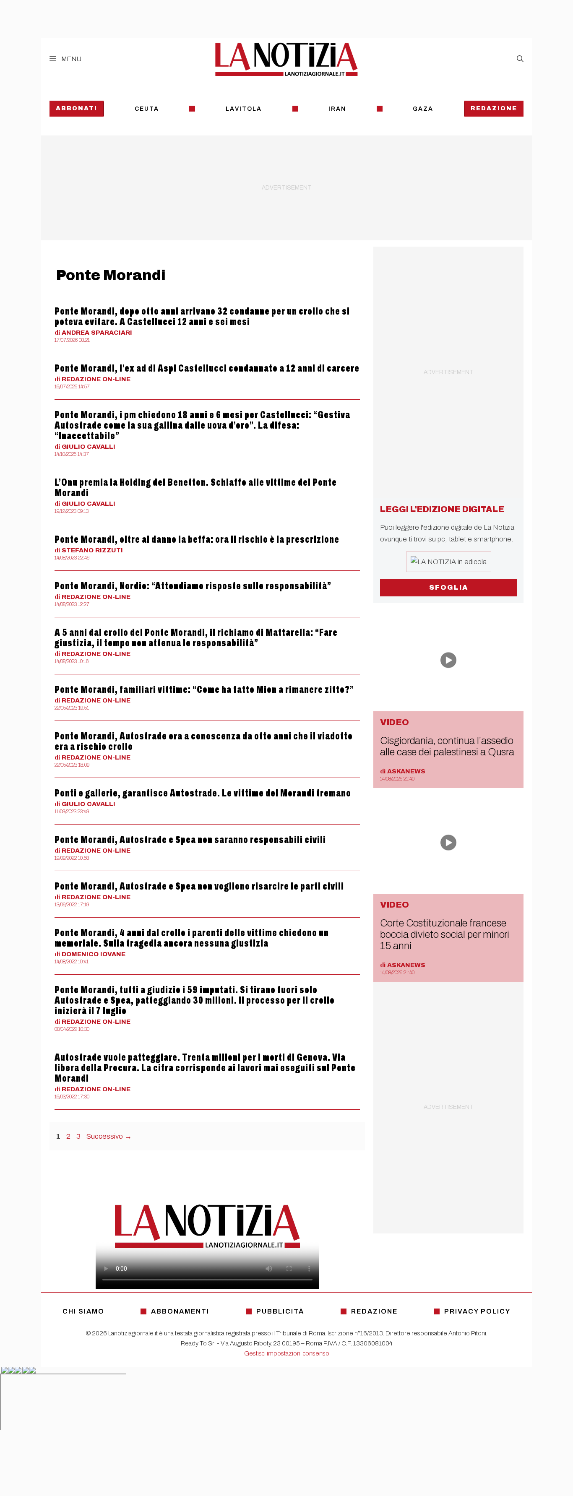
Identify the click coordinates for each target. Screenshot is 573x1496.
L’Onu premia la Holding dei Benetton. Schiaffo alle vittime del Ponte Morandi (196, 487)
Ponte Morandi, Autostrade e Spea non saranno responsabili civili (190, 839)
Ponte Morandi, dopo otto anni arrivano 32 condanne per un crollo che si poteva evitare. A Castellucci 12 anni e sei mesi (202, 316)
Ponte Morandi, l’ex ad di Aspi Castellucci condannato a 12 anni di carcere (207, 368)
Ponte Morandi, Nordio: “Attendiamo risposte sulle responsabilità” (193, 585)
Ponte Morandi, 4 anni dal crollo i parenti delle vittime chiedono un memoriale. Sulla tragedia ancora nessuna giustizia (192, 938)
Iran (337, 109)
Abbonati (76, 108)
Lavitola (244, 109)
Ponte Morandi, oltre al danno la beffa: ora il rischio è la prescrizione (197, 539)
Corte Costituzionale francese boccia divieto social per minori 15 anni (444, 934)
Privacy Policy (477, 1311)
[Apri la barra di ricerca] (520, 59)
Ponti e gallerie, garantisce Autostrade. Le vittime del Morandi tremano (203, 793)
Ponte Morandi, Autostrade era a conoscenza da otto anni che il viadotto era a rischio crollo (204, 741)
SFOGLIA (448, 587)
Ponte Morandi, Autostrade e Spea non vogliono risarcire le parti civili (199, 886)
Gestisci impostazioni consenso (286, 1353)
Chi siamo (83, 1311)
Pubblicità (280, 1311)
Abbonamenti (180, 1311)
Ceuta (147, 109)
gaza (423, 109)
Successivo (109, 1136)
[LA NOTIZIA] (286, 59)
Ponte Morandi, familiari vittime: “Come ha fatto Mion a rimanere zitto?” (204, 689)
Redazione (494, 108)
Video (394, 722)
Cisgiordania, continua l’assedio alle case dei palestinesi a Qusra (447, 746)
